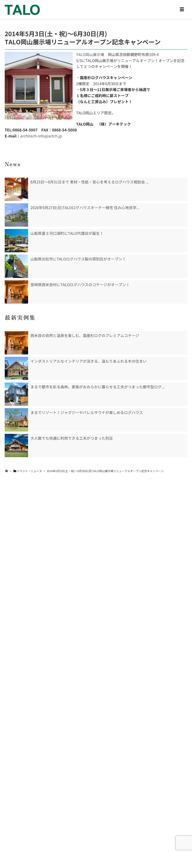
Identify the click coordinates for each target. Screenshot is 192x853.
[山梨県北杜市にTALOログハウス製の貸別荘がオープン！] (16, 266)
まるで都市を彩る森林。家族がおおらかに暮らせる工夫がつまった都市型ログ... (97, 387)
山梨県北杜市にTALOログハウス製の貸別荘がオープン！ (78, 259)
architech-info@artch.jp (41, 136)
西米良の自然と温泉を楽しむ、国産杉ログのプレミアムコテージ (84, 335)
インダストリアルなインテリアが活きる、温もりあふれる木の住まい (88, 361)
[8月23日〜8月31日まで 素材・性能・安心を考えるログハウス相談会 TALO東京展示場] (16, 189)
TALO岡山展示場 (90, 54)
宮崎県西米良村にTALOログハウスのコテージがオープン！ (80, 285)
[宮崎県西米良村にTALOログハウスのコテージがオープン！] (16, 292)
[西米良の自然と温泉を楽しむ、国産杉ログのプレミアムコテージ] (16, 343)
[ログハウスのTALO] (22, 9)
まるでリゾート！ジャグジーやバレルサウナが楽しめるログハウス (86, 412)
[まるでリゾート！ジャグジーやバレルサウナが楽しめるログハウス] (16, 420)
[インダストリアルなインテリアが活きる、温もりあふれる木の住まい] (16, 368)
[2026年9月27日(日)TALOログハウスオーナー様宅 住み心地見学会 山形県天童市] (16, 215)
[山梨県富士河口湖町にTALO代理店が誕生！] (16, 240)
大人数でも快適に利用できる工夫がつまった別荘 (71, 438)
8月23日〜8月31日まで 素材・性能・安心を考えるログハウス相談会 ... (89, 182)
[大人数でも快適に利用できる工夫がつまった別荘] (16, 445)
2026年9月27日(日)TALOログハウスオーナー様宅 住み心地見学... (85, 208)
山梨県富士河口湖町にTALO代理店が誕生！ (66, 233)
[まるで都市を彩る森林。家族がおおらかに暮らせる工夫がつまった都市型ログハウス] (16, 394)
